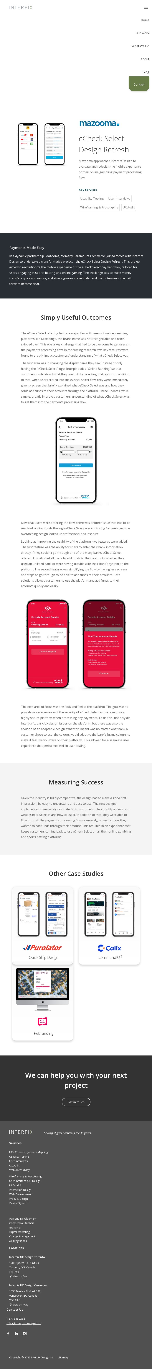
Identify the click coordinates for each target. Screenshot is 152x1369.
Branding (14, 1227)
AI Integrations (18, 1241)
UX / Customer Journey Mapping (28, 1152)
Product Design (18, 1198)
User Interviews (119, 198)
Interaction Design (20, 1190)
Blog (146, 72)
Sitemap (64, 1357)
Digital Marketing (19, 1232)
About (145, 59)
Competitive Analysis (21, 1223)
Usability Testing (92, 198)
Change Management (22, 1236)
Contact (139, 84)
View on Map (20, 1276)
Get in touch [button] (76, 1102)
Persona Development (22, 1218)
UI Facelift (15, 1185)
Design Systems (19, 1203)
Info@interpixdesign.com (23, 1323)
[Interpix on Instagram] (27, 1334)
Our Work (142, 33)
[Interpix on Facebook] (10, 1334)
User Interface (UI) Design (24, 1181)
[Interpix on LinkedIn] (19, 1334)
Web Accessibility (19, 1170)
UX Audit (129, 207)
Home (145, 20)
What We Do (140, 46)
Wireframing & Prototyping (99, 207)
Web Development (20, 1194)
